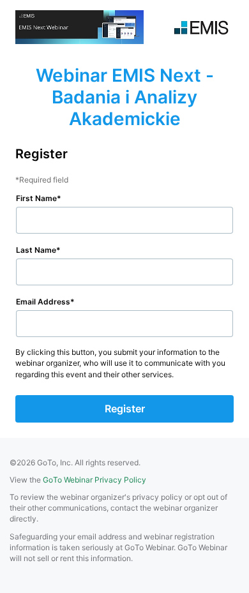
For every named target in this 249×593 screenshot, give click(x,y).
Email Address (43, 301)
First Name (36, 198)
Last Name (36, 250)
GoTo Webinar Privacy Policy (94, 479)
